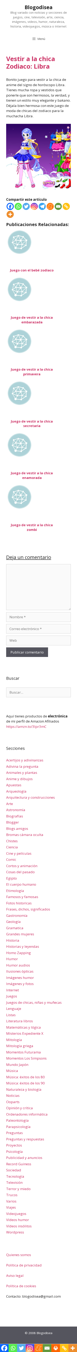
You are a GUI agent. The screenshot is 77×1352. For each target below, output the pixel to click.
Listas (11, 1015)
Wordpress (15, 1232)
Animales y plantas (21, 772)
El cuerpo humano (21, 884)
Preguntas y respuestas (25, 1139)
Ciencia (12, 847)
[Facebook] (10, 206)
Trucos (11, 1195)
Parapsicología (18, 1126)
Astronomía (15, 809)
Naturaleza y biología (23, 1089)
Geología (13, 921)
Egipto (11, 878)
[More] (10, 214)
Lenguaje (13, 1008)
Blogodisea (39, 7)
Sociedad (13, 1170)
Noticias (13, 1095)
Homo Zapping (18, 952)
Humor (12, 959)
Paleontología (17, 1120)
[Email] (58, 206)
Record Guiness (18, 1164)
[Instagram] (34, 206)
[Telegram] (42, 206)
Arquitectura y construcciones (30, 797)
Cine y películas (18, 853)
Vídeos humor (17, 1219)
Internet (12, 990)
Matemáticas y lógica (23, 1027)
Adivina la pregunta (22, 766)
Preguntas (14, 1132)
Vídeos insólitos (19, 1226)
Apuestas (13, 785)
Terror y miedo (18, 1188)
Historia (12, 940)
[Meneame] (50, 206)
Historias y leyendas (22, 946)
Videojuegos (16, 1213)
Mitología (14, 1039)
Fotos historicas (19, 903)
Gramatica (14, 928)
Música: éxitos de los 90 (25, 1083)
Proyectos (14, 1145)
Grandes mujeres (20, 934)
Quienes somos (18, 1254)
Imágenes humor (20, 977)
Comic (11, 859)
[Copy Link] (66, 206)
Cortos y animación (21, 865)
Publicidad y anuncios (24, 1157)
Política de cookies (21, 1286)
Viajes (11, 1207)
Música (12, 1070)
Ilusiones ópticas (19, 971)
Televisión (14, 1182)
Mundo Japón (17, 1064)
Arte (9, 803)
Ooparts (13, 1101)
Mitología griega (19, 1045)
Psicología (14, 1151)
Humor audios (18, 965)
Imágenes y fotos (20, 983)
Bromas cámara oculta (24, 834)
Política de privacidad (24, 1265)
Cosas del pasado (20, 872)
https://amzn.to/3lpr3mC (26, 726)
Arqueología (16, 791)
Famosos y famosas (22, 896)
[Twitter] (26, 206)
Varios (11, 1201)
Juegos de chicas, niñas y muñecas (34, 1002)
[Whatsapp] (18, 206)
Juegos (11, 996)
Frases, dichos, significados (28, 909)
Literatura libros (19, 1021)
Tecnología (15, 1176)
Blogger (12, 822)
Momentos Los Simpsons (26, 1058)
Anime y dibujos (19, 778)
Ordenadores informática (27, 1114)
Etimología (15, 890)
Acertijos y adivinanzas (24, 760)
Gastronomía (17, 915)
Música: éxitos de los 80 (25, 1077)
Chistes (12, 841)
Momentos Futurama (23, 1052)
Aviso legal (15, 1275)
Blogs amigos (17, 828)
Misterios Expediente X (24, 1033)
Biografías (14, 816)
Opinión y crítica (19, 1108)
